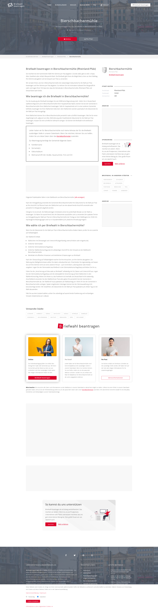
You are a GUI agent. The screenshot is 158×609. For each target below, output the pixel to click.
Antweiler (75, 313)
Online (68, 39)
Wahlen (73, 5)
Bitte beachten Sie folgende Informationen (80, 30)
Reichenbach (107, 183)
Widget (106, 5)
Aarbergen (124, 190)
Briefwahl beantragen (42, 378)
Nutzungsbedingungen (90, 576)
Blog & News (85, 5)
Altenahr (30, 313)
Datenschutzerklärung (32, 593)
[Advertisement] (62, 179)
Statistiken (43, 597)
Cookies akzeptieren (33, 601)
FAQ (94, 5)
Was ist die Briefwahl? (90, 581)
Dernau (48, 313)
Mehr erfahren (120, 164)
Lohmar (106, 190)
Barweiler (84, 313)
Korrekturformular (64, 136)
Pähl (126, 187)
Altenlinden (118, 183)
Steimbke (114, 190)
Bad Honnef (80, 317)
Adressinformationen (115, 378)
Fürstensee (107, 187)
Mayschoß (57, 313)
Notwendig (31, 597)
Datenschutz (87, 573)
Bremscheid (117, 187)
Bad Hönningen (42, 317)
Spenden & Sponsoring (90, 583)
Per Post (89, 39)
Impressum (86, 570)
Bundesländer (60, 5)
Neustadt (53, 317)
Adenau (66, 313)
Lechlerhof (119, 179)
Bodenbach (30, 317)
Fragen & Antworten (89, 578)
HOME (49, 5)
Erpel (71, 317)
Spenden (108, 164)
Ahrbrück (39, 313)
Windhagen (63, 317)
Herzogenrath (108, 179)
